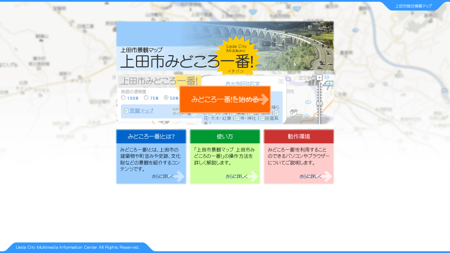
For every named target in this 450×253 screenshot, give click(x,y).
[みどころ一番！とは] (153, 182)
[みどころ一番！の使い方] (227, 182)
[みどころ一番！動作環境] (299, 182)
